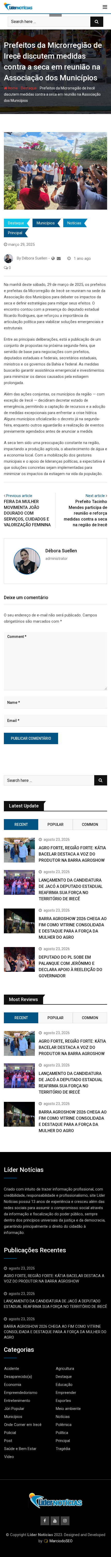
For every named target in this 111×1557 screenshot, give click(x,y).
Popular (55, 824)
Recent (21, 824)
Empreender (66, 1392)
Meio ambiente (68, 1408)
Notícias (74, 223)
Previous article (19, 495)
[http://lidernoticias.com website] (53, 258)
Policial (10, 1432)
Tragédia (63, 1448)
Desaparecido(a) (18, 1376)
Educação (64, 1384)
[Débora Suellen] (58, 258)
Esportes (63, 1400)
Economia (12, 1384)
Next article (95, 495)
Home (12, 88)
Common (90, 824)
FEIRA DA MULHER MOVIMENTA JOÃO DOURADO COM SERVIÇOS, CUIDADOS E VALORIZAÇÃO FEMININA (27, 513)
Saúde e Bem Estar (20, 1448)
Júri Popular (14, 1408)
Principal (15, 233)
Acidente (11, 1368)
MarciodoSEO (61, 1541)
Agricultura (65, 1368)
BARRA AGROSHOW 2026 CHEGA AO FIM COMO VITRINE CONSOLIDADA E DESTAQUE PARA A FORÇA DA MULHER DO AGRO (55, 1332)
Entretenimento (17, 1400)
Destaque (29, 88)
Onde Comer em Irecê (23, 1424)
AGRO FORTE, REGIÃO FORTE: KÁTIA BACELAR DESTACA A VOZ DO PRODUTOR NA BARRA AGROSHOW (72, 854)
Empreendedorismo (20, 1392)
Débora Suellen (61, 550)
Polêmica (64, 1424)
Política (62, 1432)
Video (9, 1456)
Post (8, 1440)
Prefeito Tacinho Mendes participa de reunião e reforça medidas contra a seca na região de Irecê (85, 513)
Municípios (46, 223)
